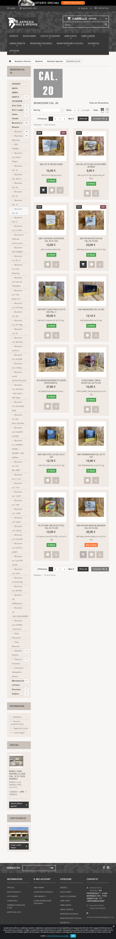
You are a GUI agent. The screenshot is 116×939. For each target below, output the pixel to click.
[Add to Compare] (60, 190)
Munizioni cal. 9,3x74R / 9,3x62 (17, 560)
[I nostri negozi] (19, 834)
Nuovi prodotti (14, 892)
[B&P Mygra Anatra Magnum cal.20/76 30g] (91, 507)
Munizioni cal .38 (17, 331)
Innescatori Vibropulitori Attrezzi (17, 672)
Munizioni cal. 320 (17, 313)
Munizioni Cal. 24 (17, 193)
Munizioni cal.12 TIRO (17, 228)
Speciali (14, 745)
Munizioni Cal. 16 (17, 202)
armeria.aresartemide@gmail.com (100, 917)
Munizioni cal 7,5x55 (17, 519)
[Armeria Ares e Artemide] (22, 23)
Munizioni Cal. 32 (17, 167)
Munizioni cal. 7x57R (17, 493)
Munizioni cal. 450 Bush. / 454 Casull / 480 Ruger (18, 391)
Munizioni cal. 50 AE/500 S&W (18, 406)
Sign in (84, 8)
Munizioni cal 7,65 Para (17, 305)
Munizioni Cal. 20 (17, 210)
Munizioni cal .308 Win (17, 588)
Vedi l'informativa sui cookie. (57, 936)
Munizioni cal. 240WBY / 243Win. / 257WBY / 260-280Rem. (18, 449)
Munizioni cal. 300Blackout (17, 599)
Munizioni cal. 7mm (17, 485)
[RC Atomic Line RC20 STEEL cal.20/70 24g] (51, 507)
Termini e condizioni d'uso (17, 722)
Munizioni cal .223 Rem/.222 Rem (18, 419)
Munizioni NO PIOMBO (17, 249)
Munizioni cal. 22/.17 (17, 258)
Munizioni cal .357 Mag (17, 322)
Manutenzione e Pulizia (70, 43)
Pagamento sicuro (20, 728)
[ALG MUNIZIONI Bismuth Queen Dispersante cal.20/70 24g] (51, 362)
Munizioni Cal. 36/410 (17, 176)
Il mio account (42, 879)
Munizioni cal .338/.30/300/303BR (20, 612)
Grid (102, 112)
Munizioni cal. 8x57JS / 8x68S (17, 547)
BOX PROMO (15, 146)
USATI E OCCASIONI (50, 36)
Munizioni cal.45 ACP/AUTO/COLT (19, 376)
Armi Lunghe (88, 36)
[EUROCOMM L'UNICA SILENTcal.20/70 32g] (91, 362)
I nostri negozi (18, 732)
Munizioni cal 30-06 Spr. (17, 579)
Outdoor (14, 51)
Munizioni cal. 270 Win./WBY (17, 466)
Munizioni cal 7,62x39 (17, 528)
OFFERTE (13, 36)
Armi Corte (70, 36)
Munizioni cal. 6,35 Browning (17, 268)
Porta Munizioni (16, 644)
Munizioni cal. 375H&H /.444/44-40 (17, 624)
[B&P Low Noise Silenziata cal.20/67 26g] (51, 220)
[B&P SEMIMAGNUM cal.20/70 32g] (91, 436)
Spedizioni (17, 717)
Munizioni (18, 131)
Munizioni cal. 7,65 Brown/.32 (17, 294)
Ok (73, 936)
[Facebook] (104, 867)
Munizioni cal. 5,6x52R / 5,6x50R (17, 431)
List (107, 112)
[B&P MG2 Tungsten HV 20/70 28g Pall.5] (51, 291)
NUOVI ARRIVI (29, 36)
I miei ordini (39, 888)
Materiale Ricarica (17, 652)
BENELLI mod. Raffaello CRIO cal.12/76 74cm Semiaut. (17, 775)
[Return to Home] (10, 61)
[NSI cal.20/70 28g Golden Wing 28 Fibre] (91, 146)
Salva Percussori (16, 635)
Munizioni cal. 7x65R (17, 511)
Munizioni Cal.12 (17, 219)
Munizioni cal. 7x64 (17, 502)
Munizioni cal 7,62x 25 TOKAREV (17, 281)
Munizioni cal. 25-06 (17, 571)
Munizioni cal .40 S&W (17, 356)
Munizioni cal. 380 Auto (17, 339)
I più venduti (12, 896)
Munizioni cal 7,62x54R (17, 536)
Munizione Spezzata (17, 137)
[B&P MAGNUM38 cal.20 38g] (91, 291)
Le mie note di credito (43, 892)
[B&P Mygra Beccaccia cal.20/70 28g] (91, 220)
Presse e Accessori (17, 661)
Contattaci (103, 8)
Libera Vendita (17, 43)
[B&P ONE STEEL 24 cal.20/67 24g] (51, 436)
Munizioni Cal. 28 (17, 185)
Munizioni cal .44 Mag (17, 365)
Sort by (37, 110)
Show (68, 110)
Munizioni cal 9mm (17, 348)
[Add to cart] (43, 190)
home (12, 8)
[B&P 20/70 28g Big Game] (51, 146)
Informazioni (17, 706)
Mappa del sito (30, 8)
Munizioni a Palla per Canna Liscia (18, 238)
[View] (51, 190)
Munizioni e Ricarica (41, 43)
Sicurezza (93, 43)
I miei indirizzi (40, 896)
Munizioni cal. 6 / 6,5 (17, 476)
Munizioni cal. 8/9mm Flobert (17, 157)
